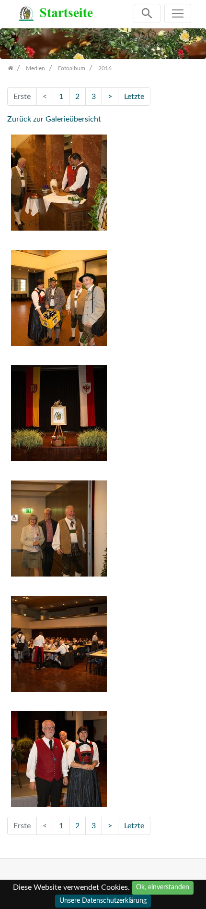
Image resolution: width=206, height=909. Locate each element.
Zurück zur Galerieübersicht (54, 119)
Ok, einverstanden (162, 887)
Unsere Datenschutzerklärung (103, 900)
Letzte (134, 96)
